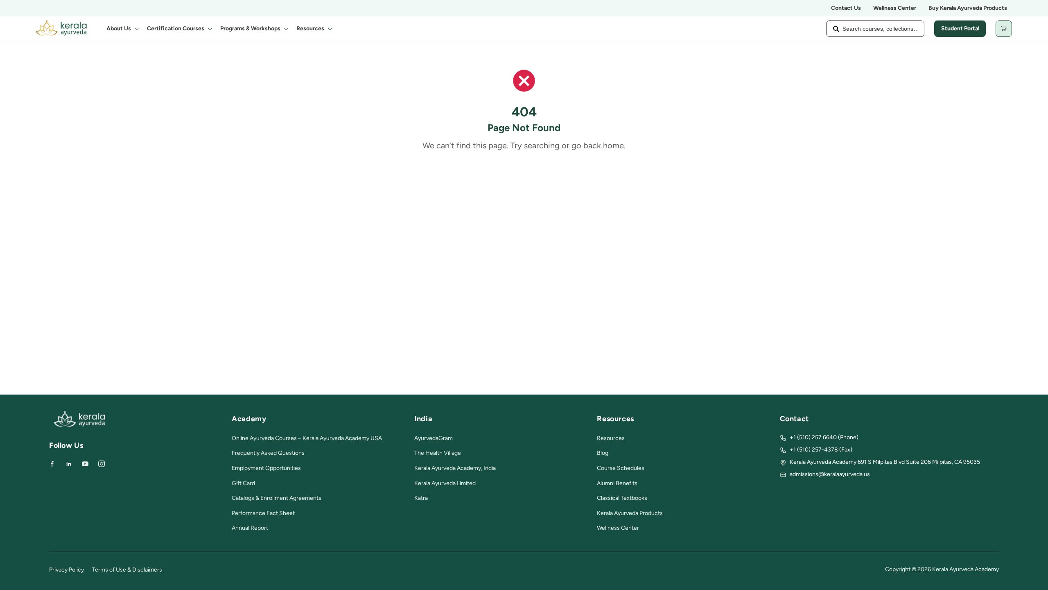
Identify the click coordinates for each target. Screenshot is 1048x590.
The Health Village (437, 452)
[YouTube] (85, 464)
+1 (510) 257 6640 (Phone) (824, 437)
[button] (122, 28)
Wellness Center (894, 8)
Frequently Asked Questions (268, 452)
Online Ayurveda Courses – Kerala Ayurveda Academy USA (307, 438)
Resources (310, 28)
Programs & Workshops (250, 28)
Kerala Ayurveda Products (630, 513)
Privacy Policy (66, 569)
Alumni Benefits (617, 483)
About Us (118, 28)
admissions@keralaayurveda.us (830, 474)
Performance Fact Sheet (263, 513)
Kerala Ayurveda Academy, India (455, 468)
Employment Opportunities (266, 468)
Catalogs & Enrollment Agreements (276, 498)
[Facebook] (52, 464)
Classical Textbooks (622, 498)
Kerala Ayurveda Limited (445, 483)
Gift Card (243, 483)
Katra (421, 498)
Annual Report (250, 527)
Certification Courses (175, 28)
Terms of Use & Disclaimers (127, 569)
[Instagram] (101, 464)
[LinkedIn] (69, 464)
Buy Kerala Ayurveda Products (967, 8)
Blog (602, 452)
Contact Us (846, 8)
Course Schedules (620, 468)
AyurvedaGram (433, 438)
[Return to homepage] (79, 425)
